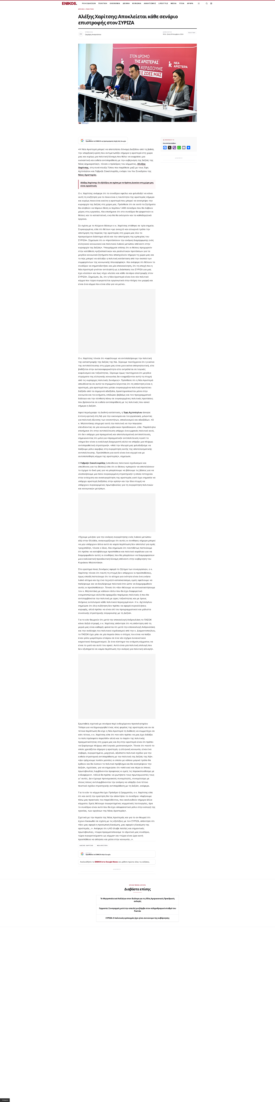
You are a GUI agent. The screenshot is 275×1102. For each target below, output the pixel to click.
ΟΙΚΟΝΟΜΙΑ (115, 3)
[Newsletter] (211, 3)
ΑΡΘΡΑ (190, 3)
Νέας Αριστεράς (87, 175)
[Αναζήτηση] (207, 3)
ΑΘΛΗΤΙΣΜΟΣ (150, 3)
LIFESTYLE (163, 3)
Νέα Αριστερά (102, 845)
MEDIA (174, 3)
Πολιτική (90, 9)
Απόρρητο (5, 1100)
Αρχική (81, 9)
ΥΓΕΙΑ (181, 3)
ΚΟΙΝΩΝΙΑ (136, 3)
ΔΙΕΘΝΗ (126, 3)
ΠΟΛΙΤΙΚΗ (102, 3)
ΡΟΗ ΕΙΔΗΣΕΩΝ (89, 3)
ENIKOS (69, 3)
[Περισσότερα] (198, 3)
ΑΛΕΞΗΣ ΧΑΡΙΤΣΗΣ (86, 845)
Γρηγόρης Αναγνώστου (93, 34)
